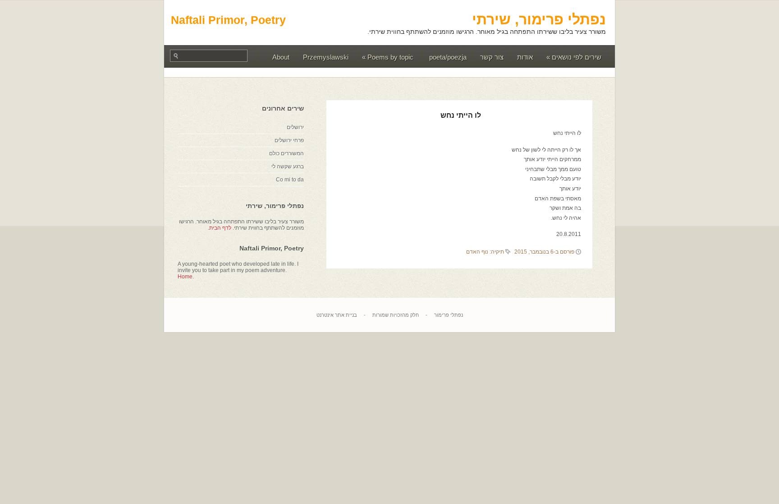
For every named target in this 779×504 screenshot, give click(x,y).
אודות (525, 57)
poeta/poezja (448, 57)
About (280, 57)
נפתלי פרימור (448, 315)
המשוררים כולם (286, 153)
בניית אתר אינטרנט (336, 315)
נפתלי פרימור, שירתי (539, 19)
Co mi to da (290, 179)
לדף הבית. (219, 228)
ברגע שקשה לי (287, 166)
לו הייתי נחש (460, 115)
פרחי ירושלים (289, 140)
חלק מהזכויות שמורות (395, 315)
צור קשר (492, 57)
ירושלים (295, 127)
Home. (186, 276)
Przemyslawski (325, 57)
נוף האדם (477, 252)
